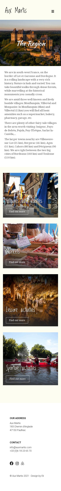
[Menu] (53, 11)
